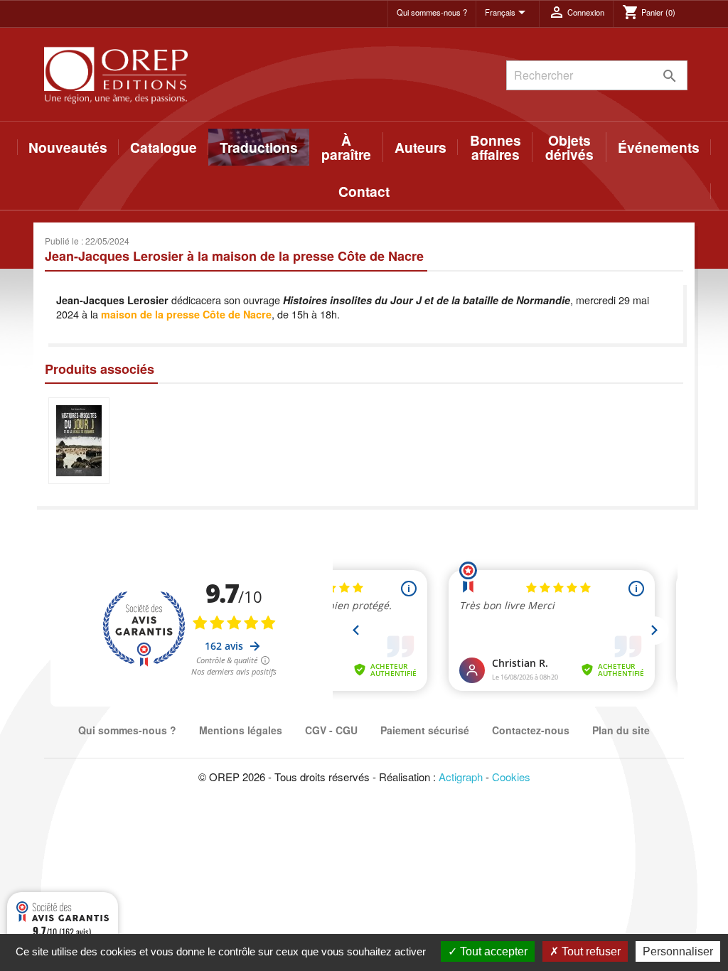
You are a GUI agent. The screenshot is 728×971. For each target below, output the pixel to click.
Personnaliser (678, 951)
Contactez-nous (530, 730)
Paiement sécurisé (424, 730)
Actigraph (461, 776)
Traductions (259, 147)
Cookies (511, 776)
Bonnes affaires (495, 147)
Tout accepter (492, 951)
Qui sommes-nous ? (432, 12)
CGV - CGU (331, 730)
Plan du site (621, 730)
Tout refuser (590, 951)
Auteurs (420, 147)
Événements (659, 147)
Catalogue (163, 147)
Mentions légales (240, 730)
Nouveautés (67, 147)
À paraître (346, 147)
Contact (364, 191)
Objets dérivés (569, 147)
